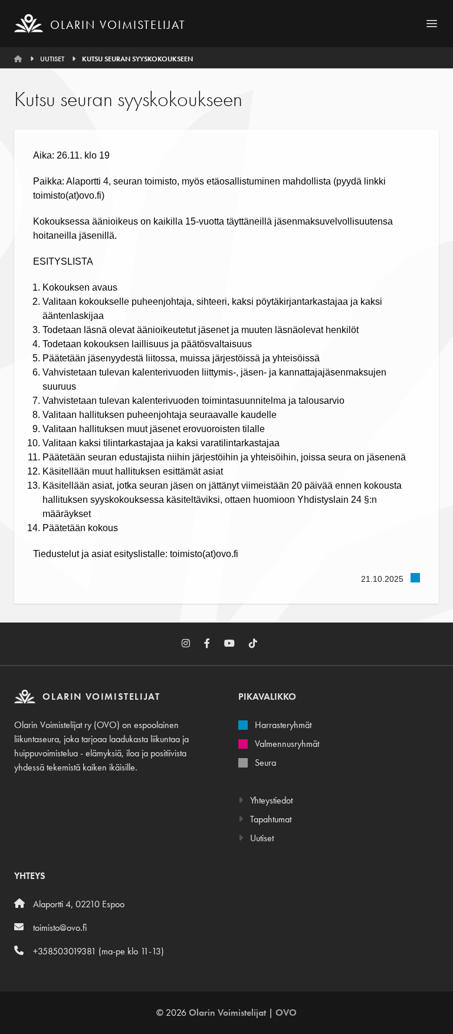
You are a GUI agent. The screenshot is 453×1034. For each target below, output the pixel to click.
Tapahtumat (269, 819)
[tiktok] (260, 644)
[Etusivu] (19, 59)
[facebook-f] (214, 644)
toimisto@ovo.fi (60, 927)
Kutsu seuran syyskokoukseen (137, 59)
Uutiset (52, 59)
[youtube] (236, 644)
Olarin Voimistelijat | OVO (243, 1012)
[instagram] (193, 644)
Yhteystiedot (270, 800)
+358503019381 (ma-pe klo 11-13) (98, 951)
